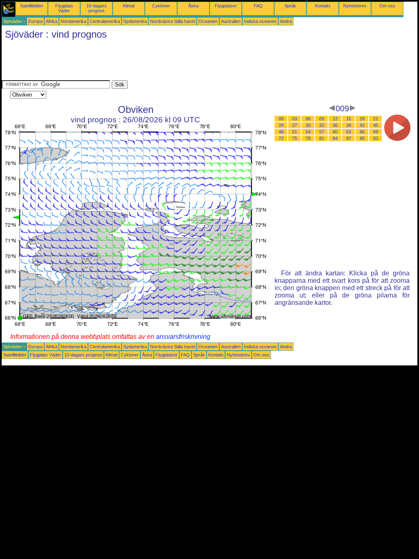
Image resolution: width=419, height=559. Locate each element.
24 (281, 125)
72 (281, 138)
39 (348, 125)
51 (294, 131)
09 (321, 118)
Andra (286, 21)
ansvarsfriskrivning (183, 336)
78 (308, 138)
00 (281, 118)
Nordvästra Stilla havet (172, 21)
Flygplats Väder (64, 8)
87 (348, 138)
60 (335, 131)
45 (375, 125)
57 (321, 131)
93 (375, 138)
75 (294, 138)
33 (321, 125)
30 (308, 125)
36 (335, 125)
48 (281, 131)
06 (308, 118)
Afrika (51, 21)
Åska (193, 5)
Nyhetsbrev (355, 5)
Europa (35, 21)
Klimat (129, 5)
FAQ (258, 5)
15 (348, 118)
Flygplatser (226, 5)
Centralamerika (105, 21)
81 (321, 138)
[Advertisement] (151, 61)
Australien (231, 21)
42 (362, 125)
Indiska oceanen (260, 21)
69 (375, 131)
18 (362, 118)
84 (335, 138)
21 (375, 118)
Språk (290, 5)
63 (348, 131)
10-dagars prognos (96, 8)
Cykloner (161, 5)
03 (294, 118)
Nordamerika (73, 21)
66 (362, 131)
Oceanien (208, 21)
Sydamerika (135, 21)
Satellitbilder (31, 5)
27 (294, 125)
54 (308, 131)
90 (362, 138)
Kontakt (322, 5)
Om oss (387, 5)
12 (335, 118)
